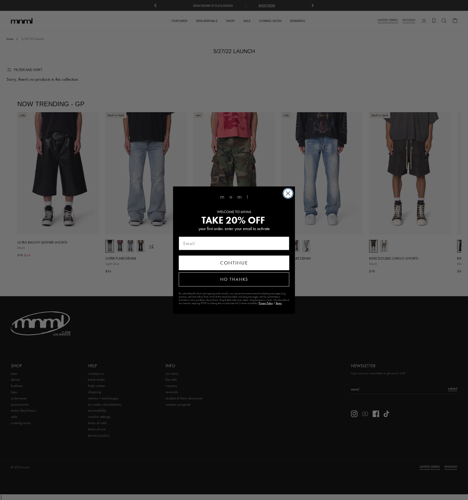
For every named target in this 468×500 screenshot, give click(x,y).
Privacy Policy (266, 303)
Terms (279, 303)
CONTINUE (234, 263)
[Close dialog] (288, 193)
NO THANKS (234, 279)
